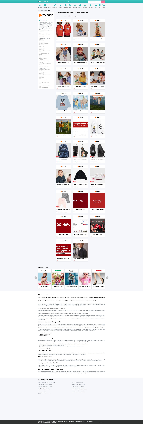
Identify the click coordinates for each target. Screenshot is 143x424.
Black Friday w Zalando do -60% (78, 384)
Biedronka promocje (43, 55)
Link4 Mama (41, 81)
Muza (40, 86)
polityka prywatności (52, 422)
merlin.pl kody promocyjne (44, 53)
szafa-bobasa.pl (42, 59)
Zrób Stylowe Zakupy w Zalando (44, 393)
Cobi (40, 57)
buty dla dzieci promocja (45, 334)
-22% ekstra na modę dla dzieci (78, 386)
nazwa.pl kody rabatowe (43, 87)
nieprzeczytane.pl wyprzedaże (44, 69)
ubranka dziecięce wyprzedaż (46, 332)
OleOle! (40, 64)
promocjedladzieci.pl (82, 372)
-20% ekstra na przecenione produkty (45, 386)
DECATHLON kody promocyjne (45, 63)
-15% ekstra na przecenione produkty (79, 389)
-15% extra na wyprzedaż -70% (44, 389)
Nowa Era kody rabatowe (43, 66)
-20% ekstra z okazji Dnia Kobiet (78, 391)
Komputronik (41, 49)
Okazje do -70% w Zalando (43, 388)
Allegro (40, 54)
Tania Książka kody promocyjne (45, 84)
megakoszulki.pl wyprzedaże (44, 50)
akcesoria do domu (43, 335)
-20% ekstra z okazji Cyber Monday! (79, 388)
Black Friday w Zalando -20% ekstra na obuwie (47, 382)
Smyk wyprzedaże (42, 48)
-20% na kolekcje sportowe (77, 382)
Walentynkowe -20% (42, 391)
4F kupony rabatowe (43, 58)
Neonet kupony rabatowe (43, 79)
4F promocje (41, 77)
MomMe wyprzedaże (43, 72)
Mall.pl (40, 51)
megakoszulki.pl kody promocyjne (45, 74)
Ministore (41, 62)
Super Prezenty (42, 70)
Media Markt (41, 75)
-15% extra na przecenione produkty (45, 384)
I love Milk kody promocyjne (44, 60)
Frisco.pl (40, 78)
